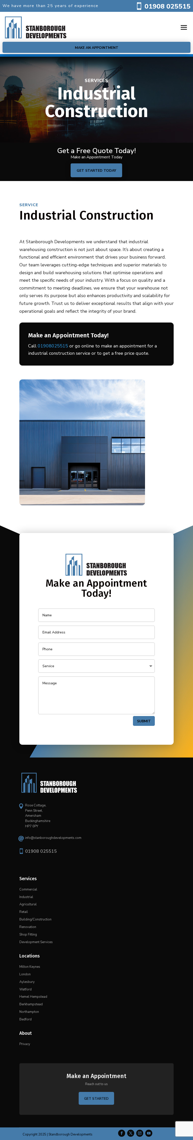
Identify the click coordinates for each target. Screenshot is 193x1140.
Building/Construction (35, 919)
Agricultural (28, 904)
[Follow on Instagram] (139, 1133)
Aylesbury (27, 982)
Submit (144, 721)
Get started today (96, 170)
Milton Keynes (29, 967)
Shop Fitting (28, 934)
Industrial (26, 897)
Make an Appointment (96, 47)
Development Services (36, 942)
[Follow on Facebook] (121, 1133)
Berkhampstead (31, 1004)
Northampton (29, 1012)
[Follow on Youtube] (148, 1133)
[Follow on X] (130, 1133)
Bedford (25, 1019)
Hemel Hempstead (33, 996)
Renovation (27, 927)
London (25, 974)
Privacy (24, 1044)
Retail (23, 912)
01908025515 (53, 346)
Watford (25, 989)
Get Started (96, 1098)
